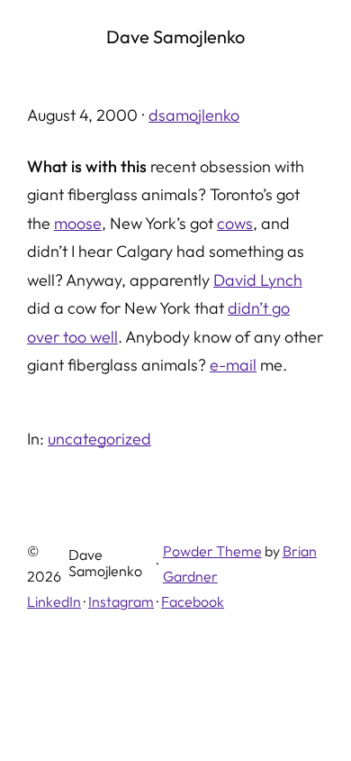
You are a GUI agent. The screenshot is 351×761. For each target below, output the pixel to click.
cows (235, 223)
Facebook (192, 601)
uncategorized (99, 438)
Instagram (121, 601)
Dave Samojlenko (175, 36)
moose (78, 223)
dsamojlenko (193, 115)
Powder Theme (212, 551)
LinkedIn (54, 601)
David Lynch (257, 280)
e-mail (233, 364)
